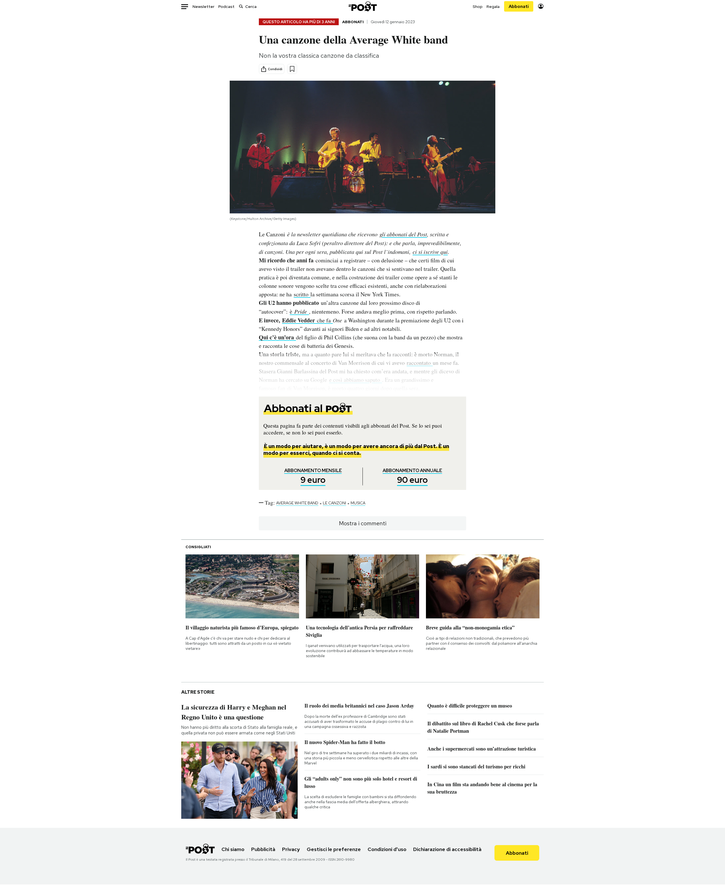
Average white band (297, 502)
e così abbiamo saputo (355, 379)
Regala (493, 6)
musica (358, 502)
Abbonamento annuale (412, 476)
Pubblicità (263, 849)
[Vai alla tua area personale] (541, 6)
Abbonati (519, 6)
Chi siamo (232, 849)
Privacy (291, 849)
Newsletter (203, 6)
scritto (302, 294)
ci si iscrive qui (430, 251)
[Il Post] (362, 6)
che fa (325, 320)
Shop (478, 6)
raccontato (420, 363)
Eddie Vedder (299, 320)
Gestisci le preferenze (334, 849)
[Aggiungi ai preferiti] (292, 69)
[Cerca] (241, 6)
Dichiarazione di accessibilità (447, 849)
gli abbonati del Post (403, 234)
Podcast (226, 6)
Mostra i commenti (362, 523)
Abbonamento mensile (313, 476)
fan (282, 388)
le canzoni (334, 502)
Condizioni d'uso (387, 849)
